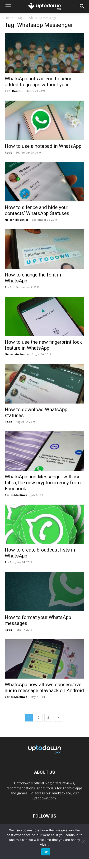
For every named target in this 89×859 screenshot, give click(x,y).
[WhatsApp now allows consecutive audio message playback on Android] (44, 659)
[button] (8, 6)
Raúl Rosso (12, 91)
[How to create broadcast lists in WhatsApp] (44, 524)
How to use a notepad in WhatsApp (43, 146)
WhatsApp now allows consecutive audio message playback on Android (44, 687)
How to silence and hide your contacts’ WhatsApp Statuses (37, 210)
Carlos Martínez (16, 495)
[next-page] (58, 717)
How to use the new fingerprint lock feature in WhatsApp (43, 345)
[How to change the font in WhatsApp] (44, 249)
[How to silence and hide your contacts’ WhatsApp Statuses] (44, 181)
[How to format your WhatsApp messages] (44, 591)
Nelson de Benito (16, 219)
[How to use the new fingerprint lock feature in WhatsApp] (44, 316)
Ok (46, 852)
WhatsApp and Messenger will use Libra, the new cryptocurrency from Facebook (43, 482)
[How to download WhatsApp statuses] (44, 383)
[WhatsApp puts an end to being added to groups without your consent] (44, 53)
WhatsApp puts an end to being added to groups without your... (38, 81)
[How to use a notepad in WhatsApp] (44, 120)
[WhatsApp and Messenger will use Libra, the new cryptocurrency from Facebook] (44, 451)
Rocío (8, 152)
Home (9, 18)
